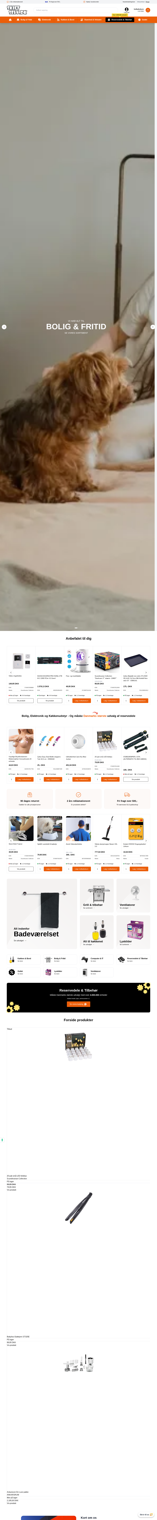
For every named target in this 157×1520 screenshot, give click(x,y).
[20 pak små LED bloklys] (78, 1102)
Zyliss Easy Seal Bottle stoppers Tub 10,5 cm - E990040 (49, 758)
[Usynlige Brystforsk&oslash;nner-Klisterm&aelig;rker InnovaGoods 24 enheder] (21, 741)
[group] (26, 2)
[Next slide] (153, 327)
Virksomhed (140, 2)
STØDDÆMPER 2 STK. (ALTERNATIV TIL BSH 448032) (135, 758)
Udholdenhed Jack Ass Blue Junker (76, 758)
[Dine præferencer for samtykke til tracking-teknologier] (2, 1140)
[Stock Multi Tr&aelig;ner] (21, 828)
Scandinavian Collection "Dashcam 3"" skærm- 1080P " (106, 677)
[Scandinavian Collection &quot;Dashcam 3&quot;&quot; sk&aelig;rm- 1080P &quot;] (107, 660)
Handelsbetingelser (129, 2)
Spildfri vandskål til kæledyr (47, 844)
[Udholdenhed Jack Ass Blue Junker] (78, 741)
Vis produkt (11, 1190)
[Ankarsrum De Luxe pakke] (78, 1418)
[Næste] (146, 672)
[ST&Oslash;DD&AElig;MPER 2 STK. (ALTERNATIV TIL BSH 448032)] (135, 741)
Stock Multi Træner (15, 844)
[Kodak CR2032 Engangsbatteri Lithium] (135, 828)
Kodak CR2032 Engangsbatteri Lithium (134, 845)
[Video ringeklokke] (21, 660)
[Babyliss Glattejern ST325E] (78, 1263)
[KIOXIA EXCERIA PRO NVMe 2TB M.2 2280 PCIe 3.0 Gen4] (49, 660)
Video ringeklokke (15, 676)
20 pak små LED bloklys (103, 757)
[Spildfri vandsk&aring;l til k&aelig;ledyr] (49, 828)
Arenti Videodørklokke (74, 844)
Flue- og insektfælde (73, 676)
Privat (147, 2)
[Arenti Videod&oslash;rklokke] (78, 828)
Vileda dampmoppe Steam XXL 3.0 (106, 845)
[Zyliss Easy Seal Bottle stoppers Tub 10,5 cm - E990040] (49, 741)
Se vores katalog (76, 1004)
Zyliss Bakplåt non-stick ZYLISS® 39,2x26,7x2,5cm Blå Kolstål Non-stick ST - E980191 (135, 678)
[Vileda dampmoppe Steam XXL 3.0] (107, 828)
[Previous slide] (4, 327)
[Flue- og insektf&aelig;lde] (78, 660)
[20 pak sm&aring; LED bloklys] (107, 741)
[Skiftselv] (17, 10)
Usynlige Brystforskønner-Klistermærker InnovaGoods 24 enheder (20, 759)
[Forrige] (11, 672)
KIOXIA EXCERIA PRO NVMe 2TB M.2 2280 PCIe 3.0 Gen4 (49, 677)
